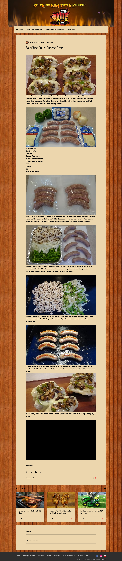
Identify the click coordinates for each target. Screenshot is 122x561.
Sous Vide (71, 29)
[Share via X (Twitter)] (31, 472)
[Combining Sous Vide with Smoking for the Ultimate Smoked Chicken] (61, 500)
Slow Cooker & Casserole (54, 29)
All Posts (19, 29)
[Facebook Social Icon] (97, 556)
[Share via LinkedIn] (36, 472)
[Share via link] (41, 472)
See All (103, 488)
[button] (103, 29)
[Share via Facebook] (27, 472)
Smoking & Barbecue (34, 29)
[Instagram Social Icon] (101, 556)
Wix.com (104, 559)
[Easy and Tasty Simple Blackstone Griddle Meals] (30, 500)
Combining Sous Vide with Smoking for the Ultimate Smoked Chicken (60, 512)
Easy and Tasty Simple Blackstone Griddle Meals (30, 512)
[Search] (106, 13)
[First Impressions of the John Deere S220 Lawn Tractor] (92, 500)
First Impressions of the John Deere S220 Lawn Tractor (91, 512)
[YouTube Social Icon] (105, 556)
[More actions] (95, 42)
